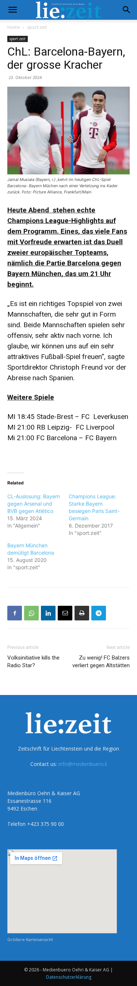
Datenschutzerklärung (68, 977)
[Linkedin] (48, 613)
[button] (12, 10)
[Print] (82, 613)
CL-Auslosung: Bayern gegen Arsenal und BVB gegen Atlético (33, 503)
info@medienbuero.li (82, 763)
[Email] (65, 613)
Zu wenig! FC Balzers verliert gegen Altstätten (101, 661)
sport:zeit (37, 27)
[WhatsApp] (31, 613)
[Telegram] (98, 613)
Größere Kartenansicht (30, 939)
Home (13, 27)
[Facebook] (14, 613)
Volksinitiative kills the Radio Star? (33, 661)
